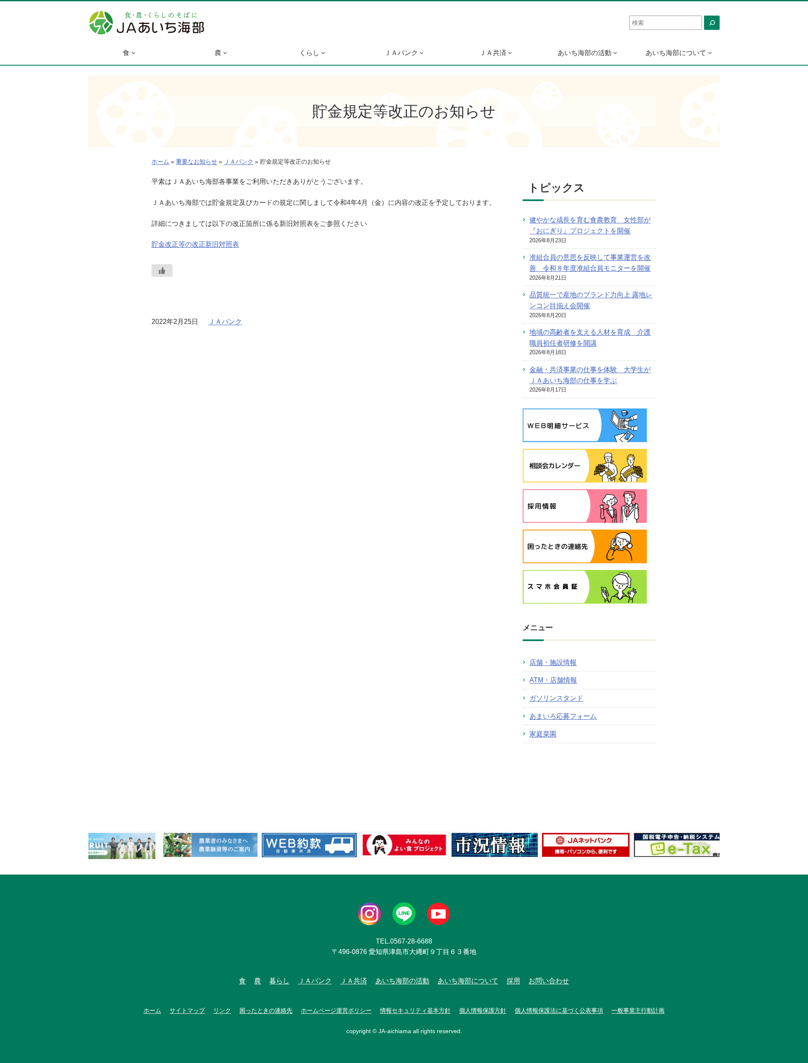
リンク (222, 1010)
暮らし (279, 980)
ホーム (160, 162)
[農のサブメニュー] (225, 52)
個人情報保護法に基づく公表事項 (559, 1010)
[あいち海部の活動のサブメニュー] (615, 52)
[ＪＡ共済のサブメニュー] (510, 52)
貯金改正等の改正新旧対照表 (195, 244)
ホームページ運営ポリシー (336, 1010)
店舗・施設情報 (553, 662)
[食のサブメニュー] (133, 52)
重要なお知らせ (196, 162)
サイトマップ (187, 1010)
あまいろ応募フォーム (563, 716)
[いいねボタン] (162, 270)
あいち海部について (676, 52)
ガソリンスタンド (556, 698)
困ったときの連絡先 (265, 1010)
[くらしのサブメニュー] (323, 52)
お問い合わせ (549, 980)
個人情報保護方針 (482, 1010)
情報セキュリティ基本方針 (415, 1010)
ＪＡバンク (401, 52)
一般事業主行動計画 (637, 1010)
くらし (309, 52)
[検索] (712, 23)
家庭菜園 (542, 733)
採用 (513, 980)
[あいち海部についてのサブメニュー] (710, 52)
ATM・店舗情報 (553, 680)
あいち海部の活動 (584, 52)
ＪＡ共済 (492, 52)
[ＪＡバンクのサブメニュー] (422, 52)
